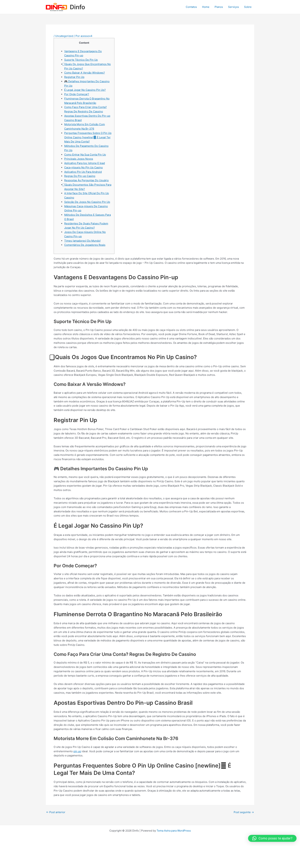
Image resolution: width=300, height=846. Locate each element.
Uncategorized (64, 36)
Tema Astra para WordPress (174, 830)
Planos (219, 7)
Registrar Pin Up (74, 77)
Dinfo (77, 7)
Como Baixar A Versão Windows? (84, 72)
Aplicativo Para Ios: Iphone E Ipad (84, 163)
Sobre (248, 7)
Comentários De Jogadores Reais (84, 245)
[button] (272, 838)
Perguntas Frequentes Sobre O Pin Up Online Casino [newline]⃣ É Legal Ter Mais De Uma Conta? (87, 137)
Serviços (233, 7)
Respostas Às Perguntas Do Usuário (86, 180)
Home (205, 7)
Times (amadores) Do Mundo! (82, 240)
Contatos (191, 7)
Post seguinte (244, 812)
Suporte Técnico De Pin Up (81, 59)
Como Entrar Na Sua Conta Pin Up (85, 154)
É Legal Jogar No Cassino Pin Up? (85, 90)
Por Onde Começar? (76, 94)
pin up (77, 751)
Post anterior (55, 812)
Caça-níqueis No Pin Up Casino (83, 167)
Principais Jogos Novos (78, 158)
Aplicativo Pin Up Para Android (83, 171)
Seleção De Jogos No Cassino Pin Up (87, 202)
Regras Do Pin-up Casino (79, 176)
